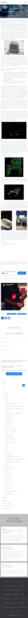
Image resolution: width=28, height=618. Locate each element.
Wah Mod (7, 481)
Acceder (5, 500)
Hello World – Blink (10, 442)
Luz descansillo (7, 466)
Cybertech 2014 (8, 425)
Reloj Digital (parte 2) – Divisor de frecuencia (15, 459)
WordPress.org (6, 508)
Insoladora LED (8, 418)
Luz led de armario (8, 474)
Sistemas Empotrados (9, 428)
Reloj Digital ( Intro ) (9, 454)
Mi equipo (15, 594)
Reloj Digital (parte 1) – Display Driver (13, 456)
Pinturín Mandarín (9, 420)
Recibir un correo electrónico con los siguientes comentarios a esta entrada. (11, 366)
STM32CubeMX (9, 437)
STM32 (6, 432)
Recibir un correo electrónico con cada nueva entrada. (14, 370)
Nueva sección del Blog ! (10, 430)
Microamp (7, 488)
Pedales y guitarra (6, 598)
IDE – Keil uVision (10, 439)
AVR (6, 444)
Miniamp (7, 483)
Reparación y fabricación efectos (10, 607)
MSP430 (7, 447)
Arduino (6, 399)
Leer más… (15, 540)
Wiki (17, 611)
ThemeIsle (19, 615)
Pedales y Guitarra (22, 313)
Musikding (9, 148)
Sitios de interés (7, 493)
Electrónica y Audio (11, 313)
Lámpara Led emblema (9, 469)
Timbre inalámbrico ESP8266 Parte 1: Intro (15, 406)
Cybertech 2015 (8, 423)
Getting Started (9, 434)
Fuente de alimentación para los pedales (14, 590)
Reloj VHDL (7, 451)
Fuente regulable (8, 476)
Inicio (5, 392)
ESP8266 (7, 401)
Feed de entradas (7, 503)
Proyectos (6, 397)
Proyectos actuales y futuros (10, 491)
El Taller (14, 585)
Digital (5, 449)
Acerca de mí (7, 394)
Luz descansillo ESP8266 (11, 403)
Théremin (6, 471)
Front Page (21, 585)
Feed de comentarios (8, 505)
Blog (14, 581)
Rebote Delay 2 (8, 486)
